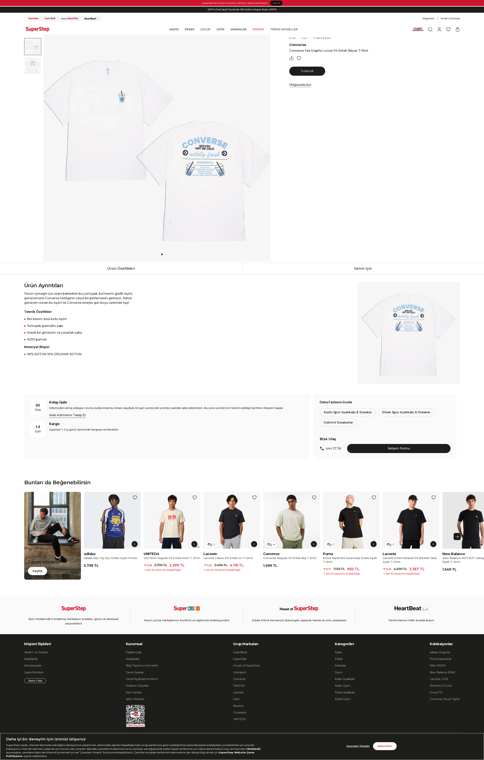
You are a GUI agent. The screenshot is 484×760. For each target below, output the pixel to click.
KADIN (174, 29)
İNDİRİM (258, 29)
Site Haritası (134, 692)
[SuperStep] (33, 18)
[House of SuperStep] (69, 18)
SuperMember (33, 672)
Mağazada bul (300, 84)
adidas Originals (440, 652)
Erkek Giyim (343, 699)
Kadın (338, 652)
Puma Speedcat (440, 659)
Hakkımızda (133, 652)
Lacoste (238, 692)
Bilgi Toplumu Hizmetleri (142, 665)
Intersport (239, 672)
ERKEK (189, 29)
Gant (236, 699)
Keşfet (38, 571)
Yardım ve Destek (36, 652)
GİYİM (220, 29)
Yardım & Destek (450, 18)
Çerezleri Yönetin (358, 746)
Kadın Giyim (343, 685)
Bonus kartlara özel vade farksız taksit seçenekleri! (242, 9)
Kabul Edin (385, 746)
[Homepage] (39, 29)
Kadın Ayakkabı (345, 679)
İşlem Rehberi (135, 699)
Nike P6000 (438, 665)
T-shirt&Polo (322, 38)
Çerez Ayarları (135, 672)
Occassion (240, 712)
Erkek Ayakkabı (345, 692)
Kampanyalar (32, 665)
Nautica (238, 706)
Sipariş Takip (35, 680)
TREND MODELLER (284, 29)
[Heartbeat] (91, 18)
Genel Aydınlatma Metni (142, 679)
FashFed (238, 685)
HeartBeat (240, 652)
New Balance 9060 (442, 672)
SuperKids (239, 659)
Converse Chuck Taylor (445, 699)
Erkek (292, 38)
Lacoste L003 (439, 679)
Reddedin (254, 748)
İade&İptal (30, 659)
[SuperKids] (50, 18)
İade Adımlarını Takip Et (67, 415)
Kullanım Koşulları (137, 685)
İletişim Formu (399, 448)
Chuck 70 (436, 692)
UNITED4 (239, 719)
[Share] (291, 58)
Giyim (304, 38)
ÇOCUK (205, 29)
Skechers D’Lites (441, 685)
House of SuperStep (246, 665)
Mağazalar (428, 18)
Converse (297, 45)
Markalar (340, 665)
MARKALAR (238, 29)
